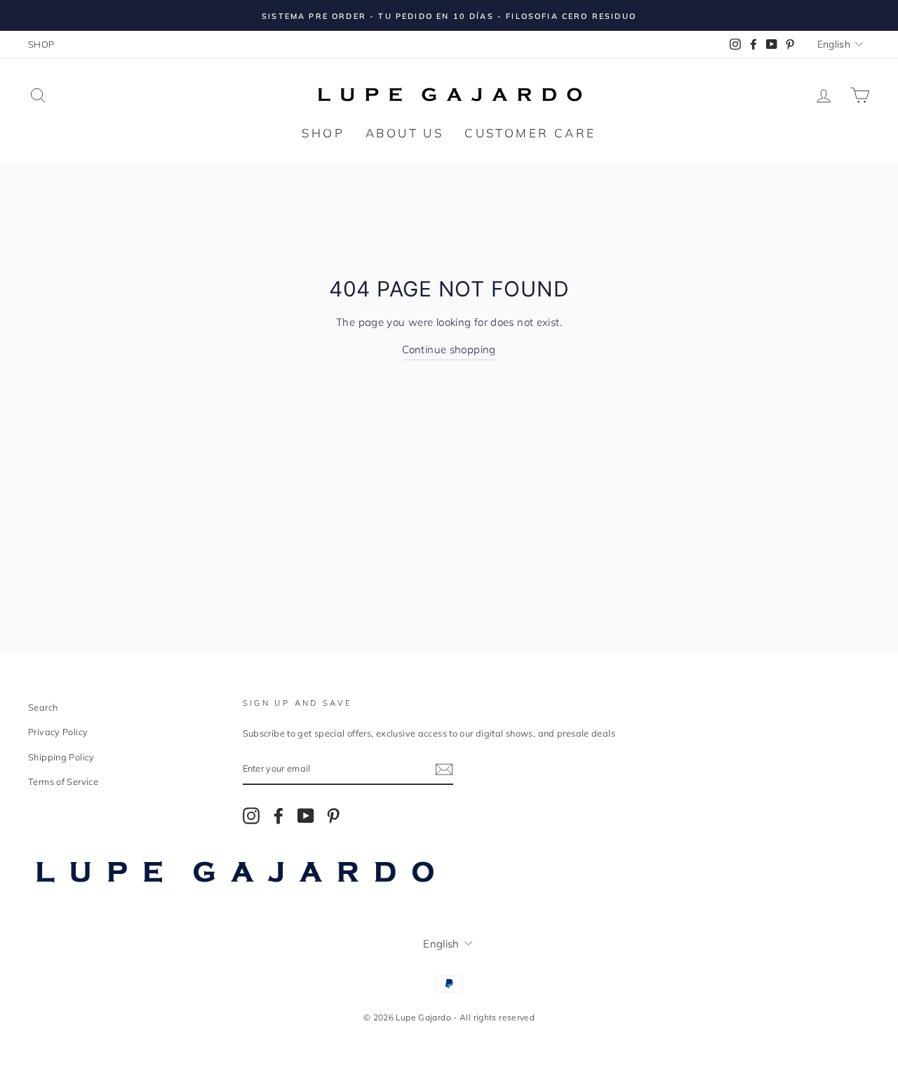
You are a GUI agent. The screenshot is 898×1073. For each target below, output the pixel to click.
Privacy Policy (58, 731)
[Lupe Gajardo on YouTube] (305, 815)
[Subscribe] (444, 768)
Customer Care (530, 132)
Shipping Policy (61, 757)
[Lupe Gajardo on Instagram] (251, 815)
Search (43, 707)
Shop (323, 132)
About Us (404, 132)
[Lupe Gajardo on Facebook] (278, 815)
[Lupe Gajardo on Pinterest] (333, 815)
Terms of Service (63, 781)
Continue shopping (448, 349)
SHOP (41, 44)
